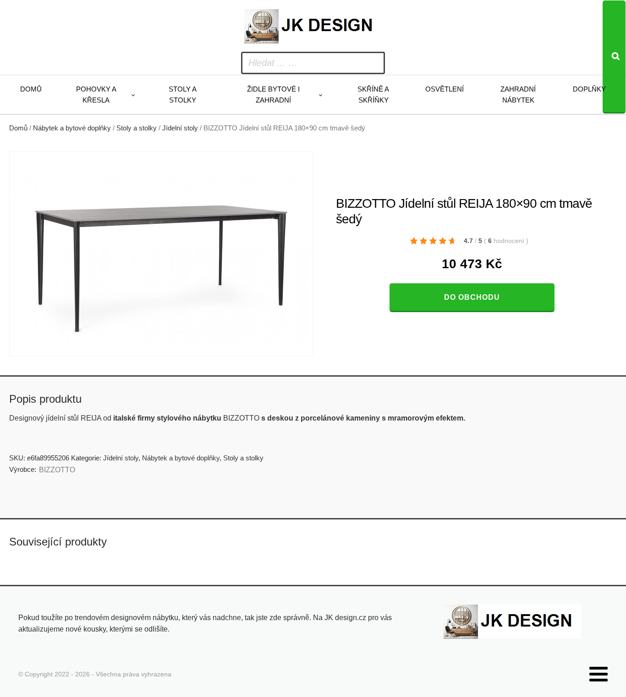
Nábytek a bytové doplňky (72, 128)
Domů (31, 89)
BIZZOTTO (57, 470)
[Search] (614, 56)
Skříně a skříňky (373, 94)
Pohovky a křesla (96, 94)
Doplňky (589, 89)
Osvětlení (444, 89)
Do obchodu (472, 297)
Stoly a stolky (183, 94)
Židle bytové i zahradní (273, 94)
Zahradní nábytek (518, 94)
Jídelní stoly (180, 128)
